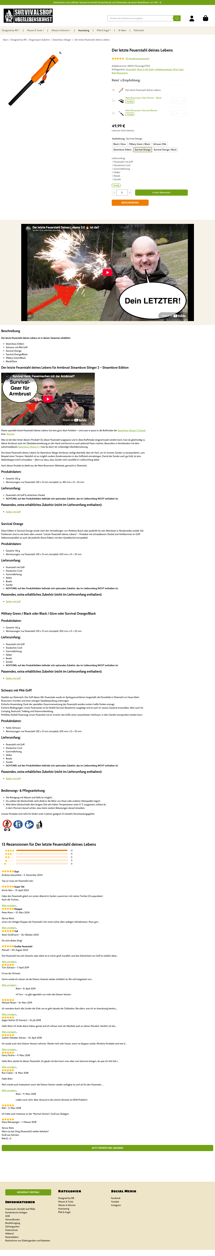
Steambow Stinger (62, 39)
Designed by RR (10, 30)
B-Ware (122, 30)
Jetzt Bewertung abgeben (107, 1148)
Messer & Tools (34, 30)
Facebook (115, 1198)
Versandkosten (12, 1219)
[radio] (119, 144)
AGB (7, 1216)
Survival (10, 434)
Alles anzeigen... (9, 905)
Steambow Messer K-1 (29, 446)
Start (5, 39)
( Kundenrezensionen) (137, 58)
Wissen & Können (60, 30)
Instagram (116, 1205)
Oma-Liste (178, 69)
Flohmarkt (139, 30)
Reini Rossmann (120, 73)
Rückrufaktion (12, 1237)
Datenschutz (11, 1230)
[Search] (177, 18)
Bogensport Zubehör (39, 39)
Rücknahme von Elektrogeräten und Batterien (27, 1240)
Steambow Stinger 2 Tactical (132, 430)
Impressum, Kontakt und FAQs (20, 1209)
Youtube (115, 1201)
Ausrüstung (83, 30)
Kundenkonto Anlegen (16, 1212)
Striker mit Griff (13, 511)
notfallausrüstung (163, 69)
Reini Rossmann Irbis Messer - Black (143, 97)
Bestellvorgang (12, 1223)
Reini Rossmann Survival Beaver (141, 110)
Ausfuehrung (118, 138)
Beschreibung (130, 202)
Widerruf (9, 1233)
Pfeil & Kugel (103, 30)
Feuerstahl (131, 69)
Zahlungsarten (12, 1226)
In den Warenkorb (161, 192)
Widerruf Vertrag (28, 1192)
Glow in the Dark (145, 69)
